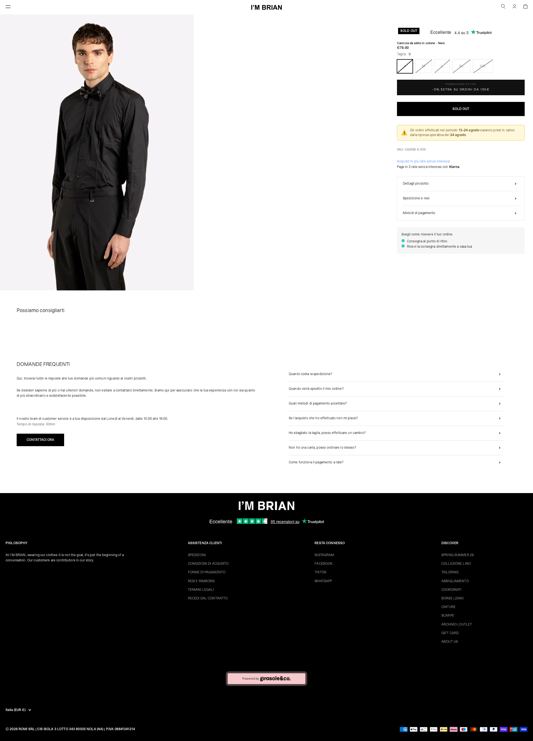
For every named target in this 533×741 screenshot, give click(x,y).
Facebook (324, 563)
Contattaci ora (40, 440)
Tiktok (320, 572)
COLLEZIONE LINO (456, 563)
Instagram (324, 555)
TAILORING (450, 572)
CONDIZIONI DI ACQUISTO (208, 563)
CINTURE (448, 607)
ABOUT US (449, 641)
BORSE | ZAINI (452, 598)
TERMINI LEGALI (201, 589)
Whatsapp (323, 581)
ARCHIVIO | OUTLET (456, 624)
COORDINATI (451, 589)
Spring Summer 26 (457, 555)
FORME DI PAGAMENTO (206, 572)
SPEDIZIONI (197, 555)
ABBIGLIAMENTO (455, 581)
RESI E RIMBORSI (201, 581)
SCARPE (447, 615)
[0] (525, 7)
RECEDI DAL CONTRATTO (208, 598)
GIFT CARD (450, 633)
